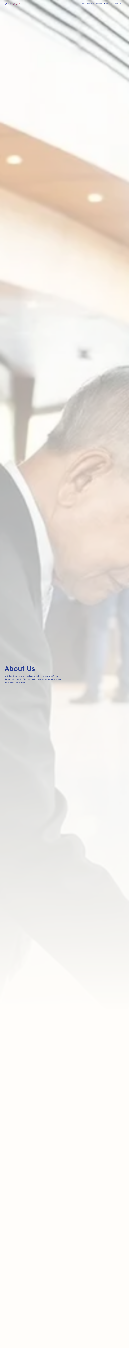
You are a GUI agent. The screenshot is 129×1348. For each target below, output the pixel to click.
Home (83, 4)
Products (99, 4)
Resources (108, 4)
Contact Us (118, 4)
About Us (90, 4)
